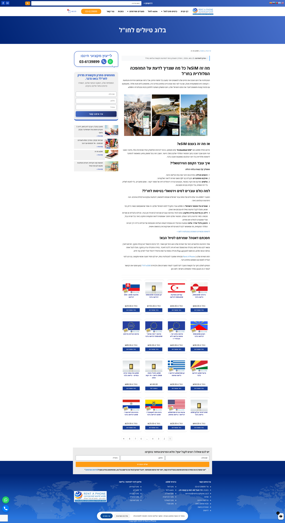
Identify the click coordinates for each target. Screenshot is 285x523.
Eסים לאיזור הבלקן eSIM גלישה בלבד (199, 413)
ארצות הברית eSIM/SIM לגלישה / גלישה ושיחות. (176, 413)
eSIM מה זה (99, 151)
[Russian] (273, 2)
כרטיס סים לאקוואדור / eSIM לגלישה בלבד (154, 413)
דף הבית (184, 11)
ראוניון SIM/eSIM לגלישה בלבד (199, 335)
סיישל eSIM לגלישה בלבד (199, 374)
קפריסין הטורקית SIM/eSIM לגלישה (176, 296)
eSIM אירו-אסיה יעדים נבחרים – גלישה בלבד (131, 374)
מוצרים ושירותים (136, 11)
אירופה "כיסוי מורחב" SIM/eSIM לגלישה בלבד (153, 335)
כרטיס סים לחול (170, 11)
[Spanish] (270, 2)
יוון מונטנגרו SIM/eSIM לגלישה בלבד (154, 296)
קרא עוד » (100, 136)
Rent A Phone (189, 256)
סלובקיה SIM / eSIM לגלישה (131, 296)
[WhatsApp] (110, 61)
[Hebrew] (279, 2)
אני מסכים (106, 516)
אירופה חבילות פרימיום (131, 334)
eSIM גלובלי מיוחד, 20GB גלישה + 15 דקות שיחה (154, 375)
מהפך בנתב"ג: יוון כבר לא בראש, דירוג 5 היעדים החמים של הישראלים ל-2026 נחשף (89, 129)
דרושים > (148, 3)
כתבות (121, 11)
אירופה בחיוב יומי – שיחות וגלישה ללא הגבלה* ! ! (176, 336)
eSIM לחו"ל (146, 265)
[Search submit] (27, 3)
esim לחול (153, 11)
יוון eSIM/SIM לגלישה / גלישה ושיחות (176, 374)
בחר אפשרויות (199, 310)
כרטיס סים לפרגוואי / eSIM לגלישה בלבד (131, 413)
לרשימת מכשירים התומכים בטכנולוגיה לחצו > (193, 231)
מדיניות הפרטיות (92, 470)
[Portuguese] (276, 2)
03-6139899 (89, 61)
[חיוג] (104, 61)
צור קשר (110, 11)
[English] (282, 2)
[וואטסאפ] (5, 499)
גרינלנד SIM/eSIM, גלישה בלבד (199, 296)
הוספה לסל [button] (154, 388)
